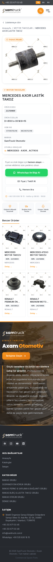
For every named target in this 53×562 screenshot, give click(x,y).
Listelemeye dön (13, 22)
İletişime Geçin (14, 355)
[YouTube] (17, 443)
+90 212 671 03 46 (11, 529)
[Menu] (48, 11)
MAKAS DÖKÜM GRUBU (13, 497)
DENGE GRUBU (9, 501)
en (43, 2)
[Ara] (40, 11)
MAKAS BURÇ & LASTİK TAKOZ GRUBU (20, 493)
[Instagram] (11, 443)
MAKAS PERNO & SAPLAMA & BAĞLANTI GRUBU (24, 488)
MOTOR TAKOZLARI (23, 28)
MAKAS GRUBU (9, 480)
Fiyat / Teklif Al (28, 181)
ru (48, 2)
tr (38, 2)
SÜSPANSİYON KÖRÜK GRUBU (16, 484)
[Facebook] (4, 443)
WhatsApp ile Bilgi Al (28, 172)
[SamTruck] (12, 11)
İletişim (5, 466)
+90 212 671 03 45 (13, 2)
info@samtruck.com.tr (12, 533)
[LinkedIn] (23, 443)
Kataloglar (7, 462)
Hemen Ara (28, 189)
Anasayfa (6, 28)
